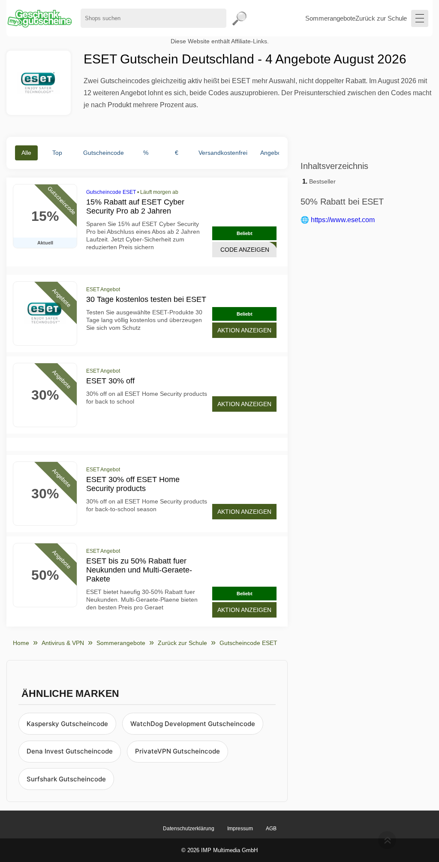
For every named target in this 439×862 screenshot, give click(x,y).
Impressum (240, 829)
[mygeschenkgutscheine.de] (39, 18)
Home (21, 642)
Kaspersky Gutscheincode (67, 724)
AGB (271, 829)
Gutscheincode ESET (111, 192)
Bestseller (322, 181)
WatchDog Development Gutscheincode (192, 724)
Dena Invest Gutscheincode (70, 751)
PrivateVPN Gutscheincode (177, 751)
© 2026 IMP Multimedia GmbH (219, 850)
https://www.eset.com (343, 219)
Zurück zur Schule (381, 18)
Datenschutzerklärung (188, 829)
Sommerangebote (330, 18)
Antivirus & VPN (63, 642)
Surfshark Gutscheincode (66, 779)
